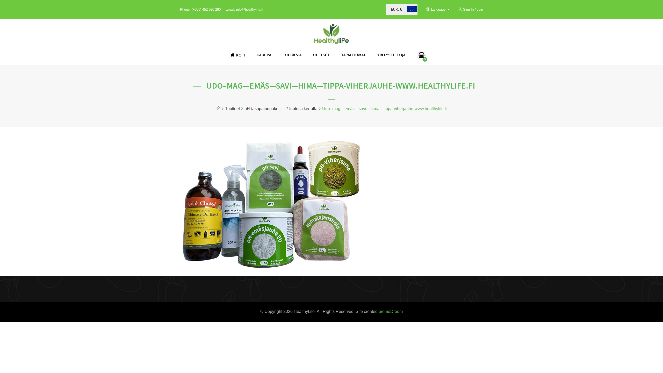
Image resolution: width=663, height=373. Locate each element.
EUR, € (396, 9)
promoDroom (391, 311)
